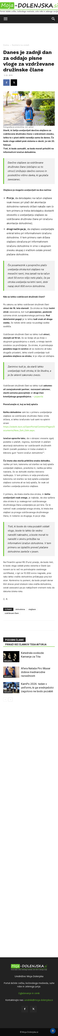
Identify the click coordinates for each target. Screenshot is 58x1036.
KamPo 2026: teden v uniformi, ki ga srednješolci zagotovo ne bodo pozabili (37, 687)
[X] (14, 82)
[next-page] (10, 700)
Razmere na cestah (20, 45)
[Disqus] (29, 826)
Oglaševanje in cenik (29, 993)
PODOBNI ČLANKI (14, 640)
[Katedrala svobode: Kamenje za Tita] (11, 656)
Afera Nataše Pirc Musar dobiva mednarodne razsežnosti (35, 672)
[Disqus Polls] (29, 742)
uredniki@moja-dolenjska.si (38, 999)
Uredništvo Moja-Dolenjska (29, 976)
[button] (5, 19)
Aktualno (8, 661)
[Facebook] (6, 82)
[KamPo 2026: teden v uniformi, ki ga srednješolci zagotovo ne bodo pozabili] (11, 687)
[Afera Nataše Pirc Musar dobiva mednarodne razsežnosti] (11, 672)
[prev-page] (5, 700)
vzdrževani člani (12, 613)
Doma (6, 45)
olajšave (32, 609)
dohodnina (20, 609)
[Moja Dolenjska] (29, 7)
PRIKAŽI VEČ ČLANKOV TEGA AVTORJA (25, 644)
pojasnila (38, 396)
